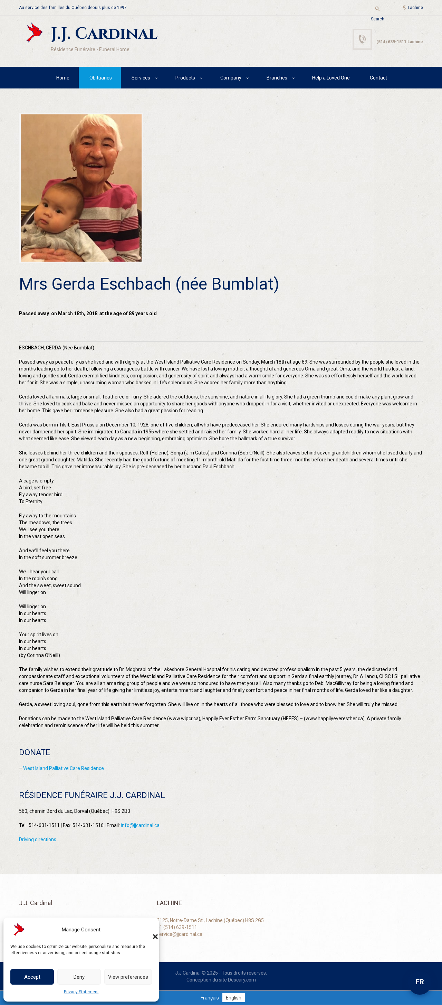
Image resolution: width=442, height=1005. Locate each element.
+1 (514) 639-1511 (177, 927)
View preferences (128, 977)
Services (141, 78)
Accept (32, 977)
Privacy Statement (81, 991)
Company (230, 78)
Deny (79, 977)
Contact (378, 78)
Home (62, 78)
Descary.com (242, 980)
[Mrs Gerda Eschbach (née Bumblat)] (81, 188)
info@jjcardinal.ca (140, 825)
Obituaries (100, 78)
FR (420, 982)
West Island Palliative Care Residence (63, 768)
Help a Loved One (331, 78)
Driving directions (37, 839)
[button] (148, 929)
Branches (277, 78)
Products (185, 78)
